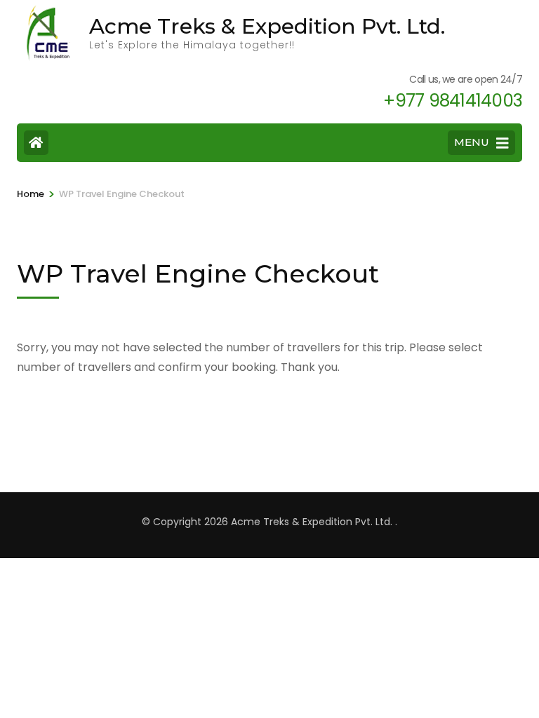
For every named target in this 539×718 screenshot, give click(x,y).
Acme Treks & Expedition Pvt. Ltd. (267, 26)
